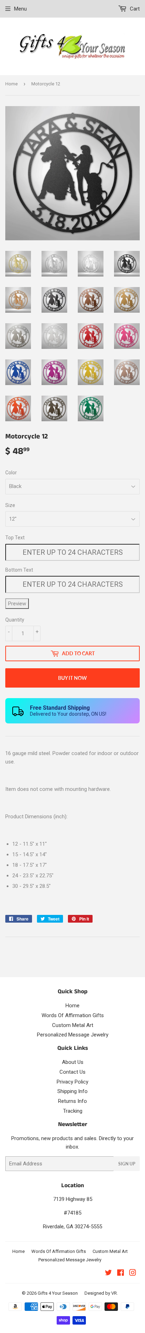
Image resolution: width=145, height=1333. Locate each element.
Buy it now (72, 678)
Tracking (72, 1111)
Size (10, 505)
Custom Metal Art (72, 1025)
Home (11, 83)
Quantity (14, 620)
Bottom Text (19, 570)
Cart (134, 9)
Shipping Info (72, 1091)
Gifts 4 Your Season (58, 1293)
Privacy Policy (72, 1082)
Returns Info (72, 1101)
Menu (20, 9)
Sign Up (126, 1163)
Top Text (15, 537)
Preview (17, 603)
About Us (72, 1062)
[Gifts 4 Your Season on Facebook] (120, 1273)
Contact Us (72, 1072)
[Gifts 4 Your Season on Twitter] (108, 1273)
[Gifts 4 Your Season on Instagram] (132, 1273)
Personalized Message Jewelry (72, 1035)
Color (11, 472)
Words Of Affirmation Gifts (73, 1015)
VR (114, 1293)
